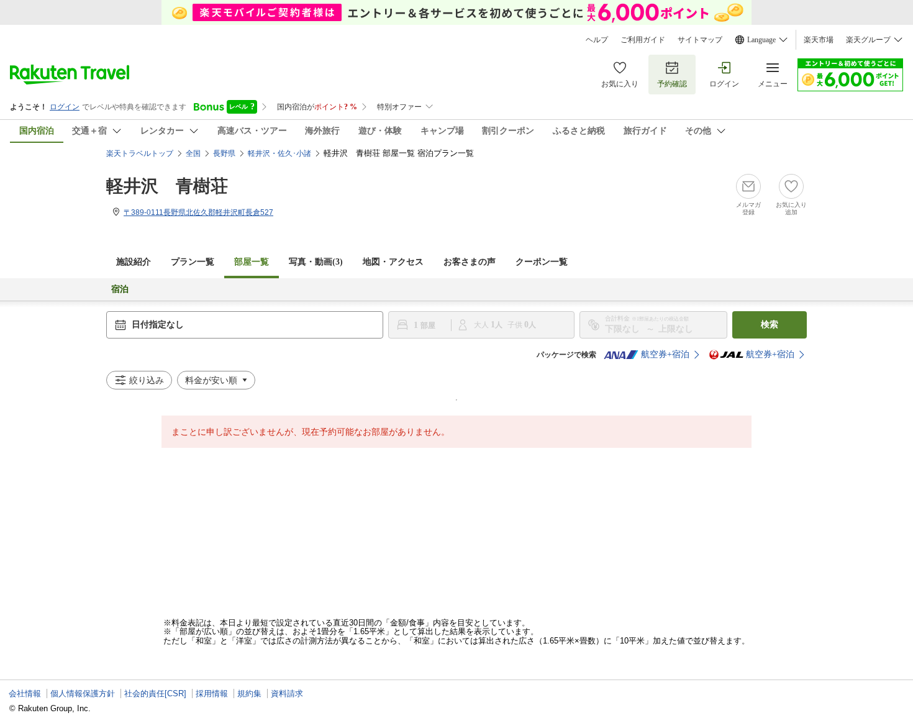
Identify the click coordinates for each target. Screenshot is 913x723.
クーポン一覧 (542, 261)
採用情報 (212, 693)
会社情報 (25, 693)
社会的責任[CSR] (155, 693)
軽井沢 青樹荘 (167, 186)
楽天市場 (819, 39)
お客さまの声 (469, 261)
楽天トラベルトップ (139, 153)
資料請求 (287, 693)
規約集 (249, 693)
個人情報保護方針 (82, 693)
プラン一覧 (192, 261)
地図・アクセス (393, 261)
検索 (769, 324)
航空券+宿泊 (665, 354)
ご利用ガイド (642, 39)
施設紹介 (133, 261)
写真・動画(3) (316, 261)
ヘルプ (597, 39)
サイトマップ (700, 39)
